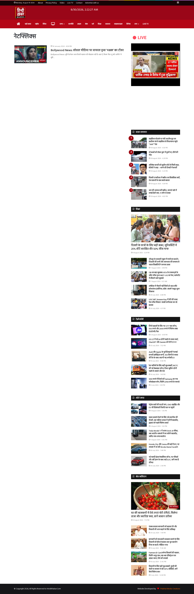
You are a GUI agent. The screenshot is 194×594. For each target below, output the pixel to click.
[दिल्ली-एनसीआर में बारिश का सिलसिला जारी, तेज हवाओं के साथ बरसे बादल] (139, 181)
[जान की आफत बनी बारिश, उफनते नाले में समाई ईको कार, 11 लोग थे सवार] (139, 194)
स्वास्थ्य (107, 23)
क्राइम (79, 23)
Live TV (70, 2)
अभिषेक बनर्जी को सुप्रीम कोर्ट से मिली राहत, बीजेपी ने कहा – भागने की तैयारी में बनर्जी (164, 166)
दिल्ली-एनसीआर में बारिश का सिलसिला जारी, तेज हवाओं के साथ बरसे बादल (164, 179)
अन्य (135, 23)
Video (62, 2)
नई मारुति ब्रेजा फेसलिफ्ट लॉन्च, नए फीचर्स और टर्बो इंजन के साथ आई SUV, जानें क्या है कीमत (164, 459)
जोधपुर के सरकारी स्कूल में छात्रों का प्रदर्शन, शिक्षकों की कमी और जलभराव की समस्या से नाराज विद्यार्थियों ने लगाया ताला (164, 262)
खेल (86, 23)
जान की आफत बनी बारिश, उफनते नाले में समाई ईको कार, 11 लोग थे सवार (163, 192)
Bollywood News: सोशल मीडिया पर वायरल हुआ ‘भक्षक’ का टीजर (87, 50)
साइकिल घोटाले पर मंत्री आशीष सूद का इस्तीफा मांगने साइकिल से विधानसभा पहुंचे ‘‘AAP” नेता (163, 141)
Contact (79, 2)
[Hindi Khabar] (20, 12)
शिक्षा (99, 23)
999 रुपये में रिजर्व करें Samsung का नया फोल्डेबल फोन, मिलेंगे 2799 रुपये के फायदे (164, 381)
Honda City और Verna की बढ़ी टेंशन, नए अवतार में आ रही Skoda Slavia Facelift (164, 446)
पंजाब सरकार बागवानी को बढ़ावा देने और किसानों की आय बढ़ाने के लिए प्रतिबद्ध (163, 528)
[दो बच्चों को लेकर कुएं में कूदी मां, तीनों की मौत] (139, 156)
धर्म (93, 23)
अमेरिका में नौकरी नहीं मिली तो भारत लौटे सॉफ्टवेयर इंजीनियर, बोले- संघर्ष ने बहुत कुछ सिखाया (164, 288)
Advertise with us (92, 2)
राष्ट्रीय (37, 23)
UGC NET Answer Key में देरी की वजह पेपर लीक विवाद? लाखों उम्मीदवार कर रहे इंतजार (163, 302)
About (40, 2)
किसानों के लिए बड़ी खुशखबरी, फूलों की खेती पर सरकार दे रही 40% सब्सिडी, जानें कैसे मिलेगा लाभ (163, 569)
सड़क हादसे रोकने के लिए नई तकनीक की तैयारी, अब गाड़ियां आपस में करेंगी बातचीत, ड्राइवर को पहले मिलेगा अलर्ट (163, 420)
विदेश (44, 23)
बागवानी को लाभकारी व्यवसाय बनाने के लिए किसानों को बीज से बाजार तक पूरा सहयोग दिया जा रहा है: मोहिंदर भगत (164, 542)
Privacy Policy (51, 2)
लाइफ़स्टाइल (118, 23)
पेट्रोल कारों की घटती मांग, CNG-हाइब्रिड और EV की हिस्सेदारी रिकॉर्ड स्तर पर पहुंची (164, 406)
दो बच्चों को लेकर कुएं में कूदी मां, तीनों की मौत (163, 154)
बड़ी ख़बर (28, 23)
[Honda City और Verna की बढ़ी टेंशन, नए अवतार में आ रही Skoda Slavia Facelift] (139, 448)
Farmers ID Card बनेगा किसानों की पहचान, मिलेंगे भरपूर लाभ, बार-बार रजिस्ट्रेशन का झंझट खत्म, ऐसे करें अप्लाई (164, 555)
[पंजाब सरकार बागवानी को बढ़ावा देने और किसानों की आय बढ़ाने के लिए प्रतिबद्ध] (139, 530)
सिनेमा (128, 23)
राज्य (61, 23)
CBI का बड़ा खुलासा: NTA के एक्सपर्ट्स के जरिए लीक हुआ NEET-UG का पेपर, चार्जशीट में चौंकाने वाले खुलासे (164, 275)
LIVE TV (146, 23)
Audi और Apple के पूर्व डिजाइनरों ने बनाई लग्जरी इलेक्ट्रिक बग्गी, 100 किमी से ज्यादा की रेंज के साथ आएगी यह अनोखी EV (163, 354)
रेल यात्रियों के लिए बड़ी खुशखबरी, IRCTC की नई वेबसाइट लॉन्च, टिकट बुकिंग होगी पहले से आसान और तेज (163, 368)
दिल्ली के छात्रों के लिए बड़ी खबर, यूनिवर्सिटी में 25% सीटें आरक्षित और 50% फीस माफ (154, 247)
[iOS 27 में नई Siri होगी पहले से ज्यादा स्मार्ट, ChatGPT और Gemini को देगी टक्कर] (139, 343)
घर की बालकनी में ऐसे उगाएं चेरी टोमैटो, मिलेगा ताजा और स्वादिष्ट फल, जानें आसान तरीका (154, 515)
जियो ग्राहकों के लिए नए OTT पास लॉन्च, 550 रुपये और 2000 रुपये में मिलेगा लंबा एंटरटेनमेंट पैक (163, 328)
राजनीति (70, 23)
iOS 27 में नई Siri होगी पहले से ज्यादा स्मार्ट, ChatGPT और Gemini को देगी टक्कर (163, 341)
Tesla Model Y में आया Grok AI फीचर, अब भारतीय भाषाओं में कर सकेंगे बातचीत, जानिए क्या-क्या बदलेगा (163, 433)
